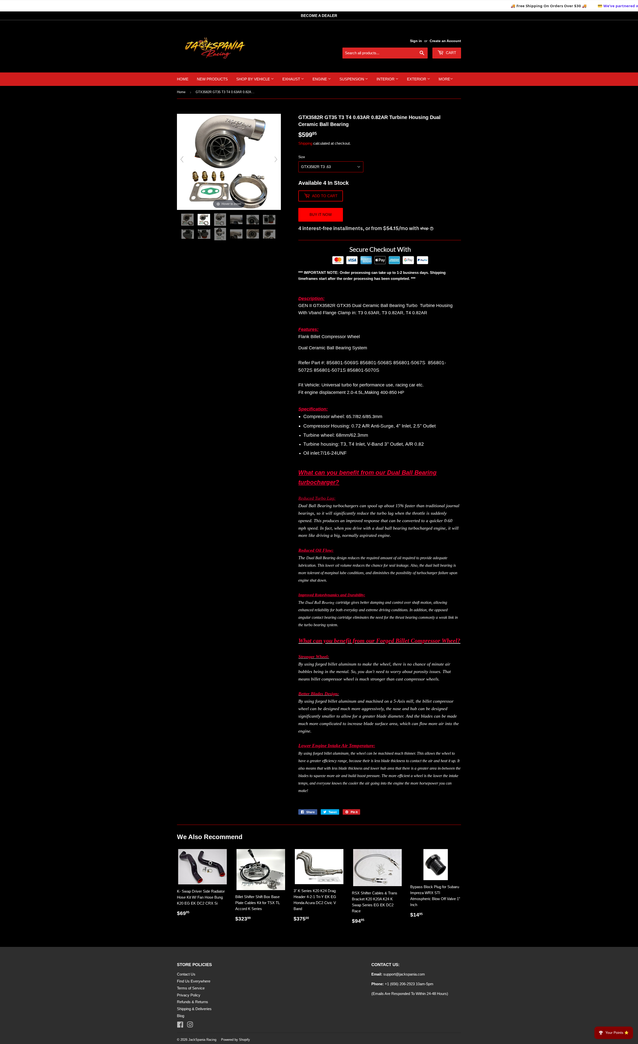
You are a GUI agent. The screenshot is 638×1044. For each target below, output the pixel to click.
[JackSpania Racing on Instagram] (190, 1026)
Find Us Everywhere (193, 981)
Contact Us (186, 974)
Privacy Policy (188, 995)
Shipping (305, 143)
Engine (320, 79)
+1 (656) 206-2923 (400, 984)
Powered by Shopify (235, 1040)
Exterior (417, 79)
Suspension (352, 79)
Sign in (416, 41)
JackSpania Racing (202, 1040)
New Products (212, 79)
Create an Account (445, 41)
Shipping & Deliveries (194, 1009)
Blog (180, 1016)
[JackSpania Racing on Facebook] (180, 1026)
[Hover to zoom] (229, 161)
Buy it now (321, 214)
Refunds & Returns (192, 1002)
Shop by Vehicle (253, 79)
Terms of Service (191, 988)
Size (301, 157)
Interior (386, 79)
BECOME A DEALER (319, 15)
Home (182, 79)
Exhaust (291, 79)
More (444, 79)
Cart (450, 53)
